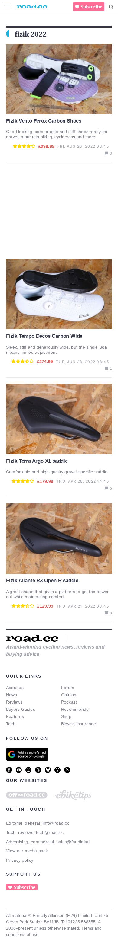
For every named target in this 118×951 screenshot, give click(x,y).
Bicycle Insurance (78, 723)
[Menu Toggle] (8, 7)
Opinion (69, 694)
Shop (66, 716)
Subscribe (91, 7)
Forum (67, 687)
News (11, 694)
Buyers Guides (20, 709)
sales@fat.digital (73, 841)
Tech (10, 723)
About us (15, 687)
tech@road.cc (50, 832)
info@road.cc (56, 823)
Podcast (69, 702)
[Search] (111, 7)
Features (15, 716)
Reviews (14, 702)
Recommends (74, 709)
